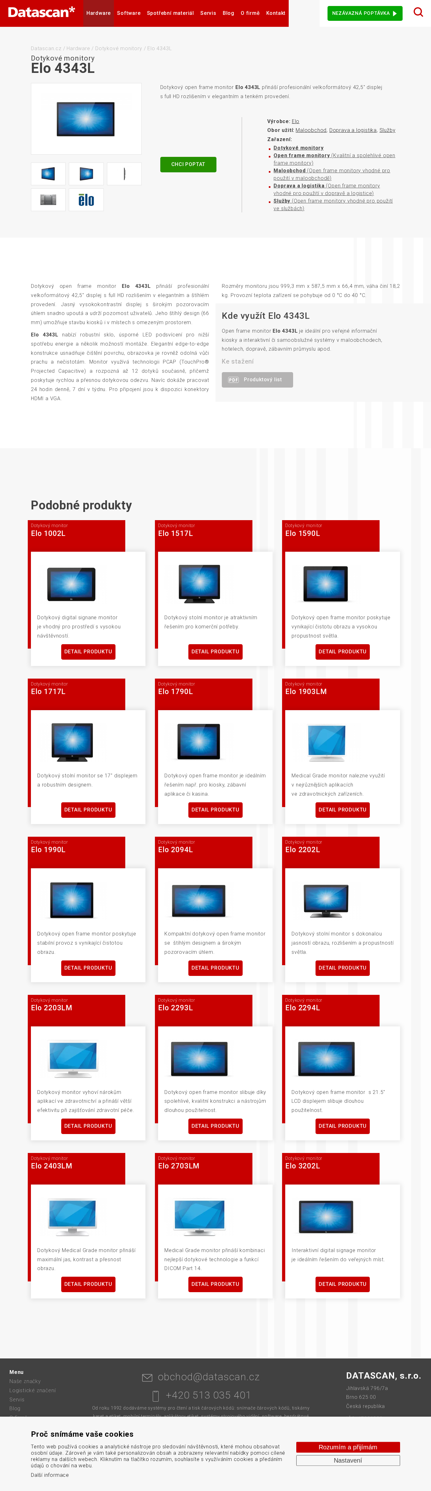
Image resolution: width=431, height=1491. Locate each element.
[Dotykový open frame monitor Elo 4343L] (86, 119)
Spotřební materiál (170, 13)
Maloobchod (311, 130)
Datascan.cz (46, 48)
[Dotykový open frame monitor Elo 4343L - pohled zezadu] (48, 199)
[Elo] (86, 199)
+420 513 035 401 (208, 1395)
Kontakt (276, 13)
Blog (228, 13)
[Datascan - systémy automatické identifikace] (41, 13)
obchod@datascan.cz (209, 1377)
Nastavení (348, 1460)
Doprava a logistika (353, 130)
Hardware (98, 13)
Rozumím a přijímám (348, 1447)
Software (128, 13)
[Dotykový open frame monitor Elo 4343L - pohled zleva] (124, 174)
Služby (388, 130)
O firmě (250, 13)
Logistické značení (32, 1390)
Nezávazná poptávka (361, 13)
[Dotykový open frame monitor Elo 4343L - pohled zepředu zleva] (48, 174)
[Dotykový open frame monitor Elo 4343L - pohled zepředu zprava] (86, 174)
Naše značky (25, 1381)
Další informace (50, 1475)
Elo (295, 121)
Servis (208, 13)
